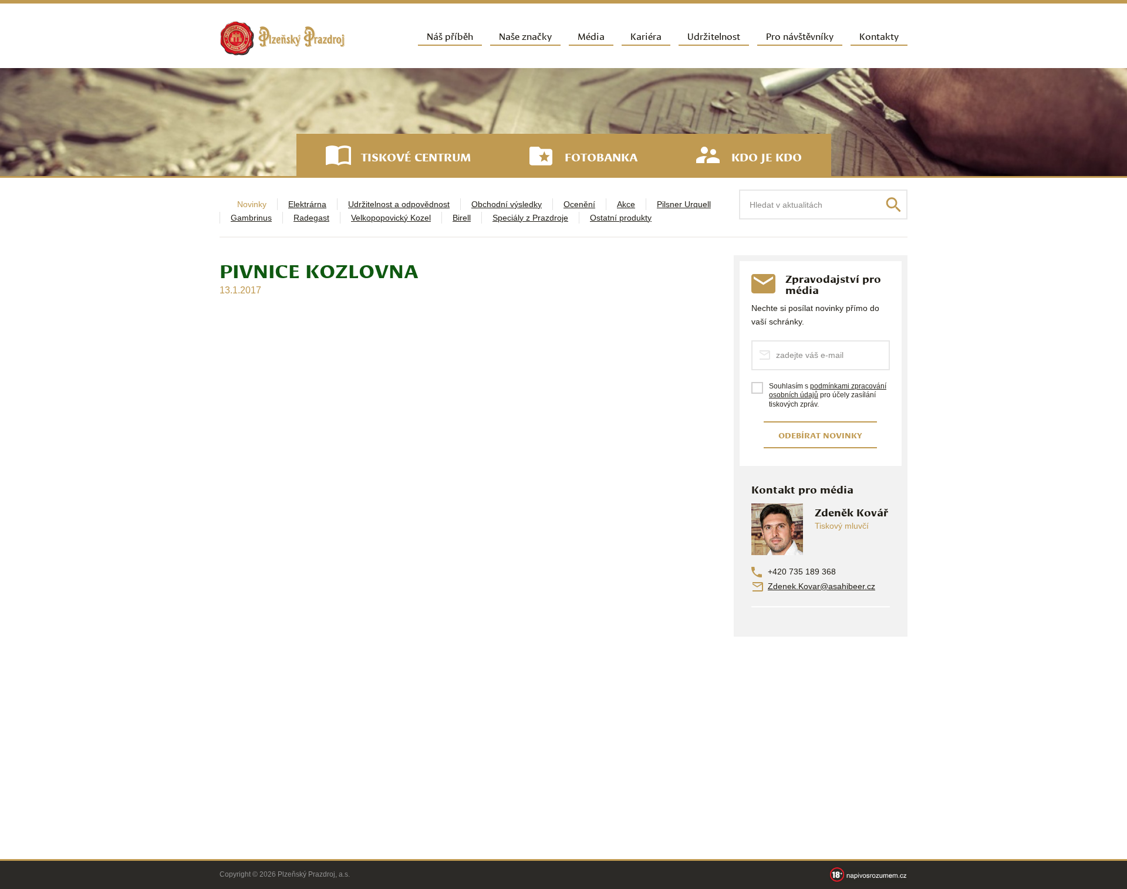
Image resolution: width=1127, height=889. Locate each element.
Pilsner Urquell (684, 204)
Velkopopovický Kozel (391, 217)
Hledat (893, 204)
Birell (462, 217)
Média (591, 35)
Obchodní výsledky (506, 204)
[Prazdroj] (282, 38)
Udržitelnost (713, 35)
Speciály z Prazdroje (530, 217)
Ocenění (579, 204)
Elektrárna (307, 204)
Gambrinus (251, 217)
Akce (626, 204)
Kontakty (879, 35)
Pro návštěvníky (800, 35)
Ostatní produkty (621, 217)
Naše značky (525, 35)
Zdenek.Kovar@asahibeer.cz (821, 586)
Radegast (311, 217)
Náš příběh (450, 35)
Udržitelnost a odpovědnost (399, 204)
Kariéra (646, 35)
